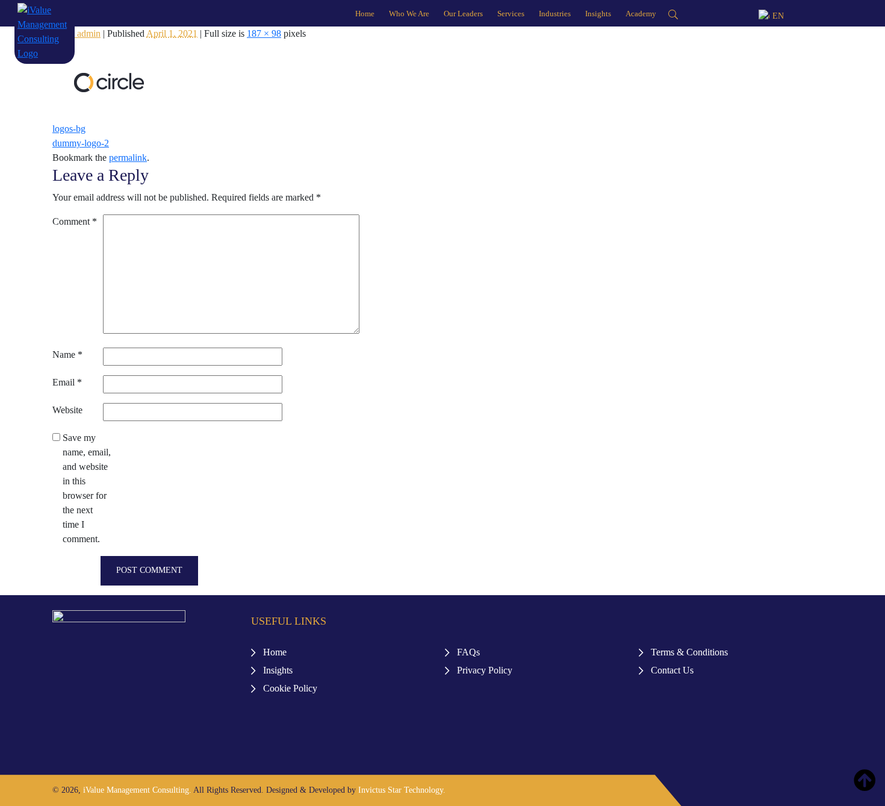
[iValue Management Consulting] (44, 31)
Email (67, 382)
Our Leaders (463, 13)
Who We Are (409, 13)
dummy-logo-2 (80, 143)
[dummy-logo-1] (108, 82)
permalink (128, 157)
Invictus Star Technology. (402, 790)
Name (67, 354)
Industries (555, 13)
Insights (598, 13)
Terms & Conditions (689, 652)
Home (364, 13)
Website (67, 410)
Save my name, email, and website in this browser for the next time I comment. (87, 488)
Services (510, 13)
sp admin (83, 33)
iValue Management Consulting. (137, 790)
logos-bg (68, 128)
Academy (641, 13)
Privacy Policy (484, 670)
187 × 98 (264, 33)
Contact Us (672, 670)
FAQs (468, 652)
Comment (74, 221)
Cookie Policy (290, 688)
